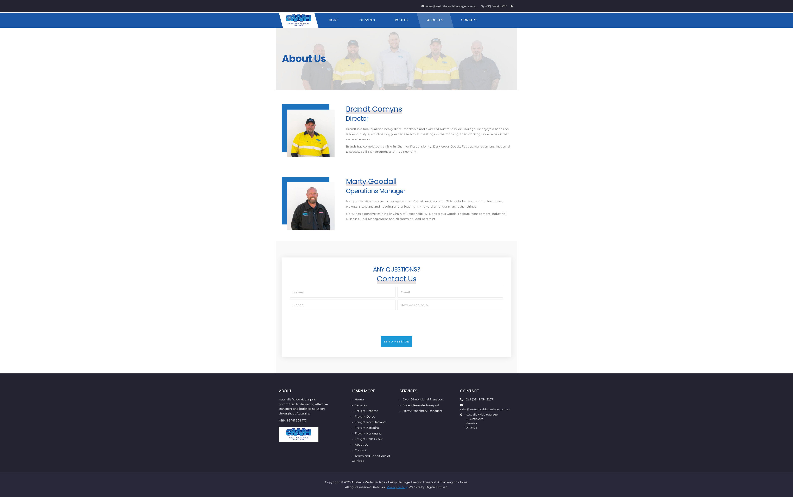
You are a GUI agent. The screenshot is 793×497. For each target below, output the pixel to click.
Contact (469, 20)
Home (333, 20)
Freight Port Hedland (370, 422)
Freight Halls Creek (368, 439)
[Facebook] (512, 6)
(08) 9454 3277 (496, 6)
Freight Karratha (367, 428)
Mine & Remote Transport (421, 405)
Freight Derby (365, 416)
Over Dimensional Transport (423, 399)
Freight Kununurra (368, 433)
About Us (435, 20)
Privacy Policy (397, 487)
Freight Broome (366, 411)
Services (367, 20)
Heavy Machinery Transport (422, 411)
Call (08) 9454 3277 (479, 399)
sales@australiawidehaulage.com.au (451, 6)
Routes (401, 20)
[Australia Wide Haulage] (298, 20)
